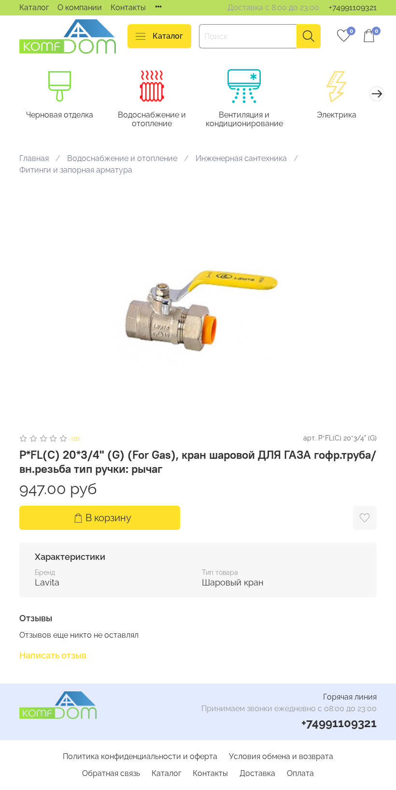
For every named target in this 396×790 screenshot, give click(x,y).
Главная (34, 158)
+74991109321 (353, 7)
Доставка (257, 773)
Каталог (34, 7)
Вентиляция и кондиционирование (244, 119)
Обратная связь (111, 773)
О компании (79, 7)
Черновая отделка (59, 114)
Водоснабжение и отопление (152, 119)
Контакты (128, 7)
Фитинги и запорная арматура (75, 170)
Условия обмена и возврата (281, 756)
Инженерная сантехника (241, 158)
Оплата (300, 773)
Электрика (336, 114)
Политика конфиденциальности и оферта (140, 756)
